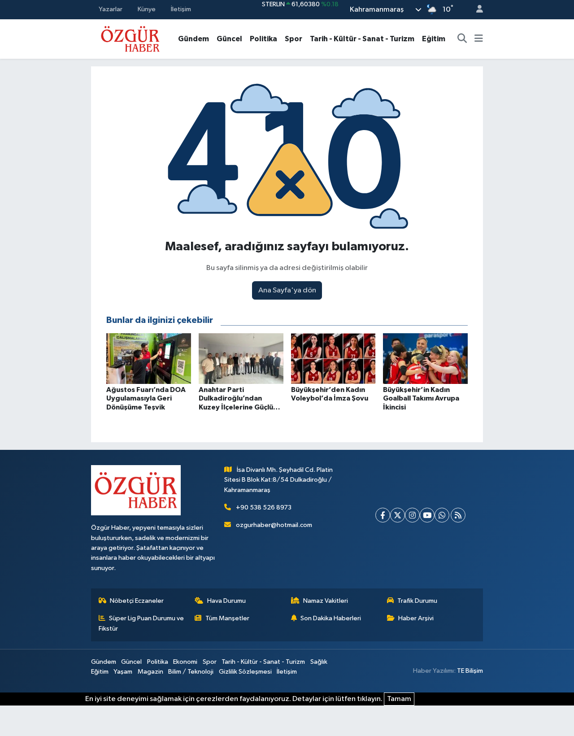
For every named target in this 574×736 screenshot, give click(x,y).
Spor (293, 39)
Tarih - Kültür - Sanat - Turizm (362, 39)
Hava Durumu (226, 600)
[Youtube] (427, 515)
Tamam (399, 699)
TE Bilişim (470, 670)
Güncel (229, 39)
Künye (147, 9)
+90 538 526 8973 (263, 507)
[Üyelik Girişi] (476, 9)
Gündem (193, 39)
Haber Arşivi (416, 618)
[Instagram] (412, 515)
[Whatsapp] (442, 515)
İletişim (181, 9)
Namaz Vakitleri (325, 600)
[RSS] (458, 515)
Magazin (150, 671)
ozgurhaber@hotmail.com (274, 525)
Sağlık (318, 661)
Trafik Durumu (417, 600)
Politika (263, 39)
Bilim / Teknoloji (190, 671)
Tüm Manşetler (227, 618)
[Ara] (462, 39)
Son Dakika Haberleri (330, 618)
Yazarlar (110, 9)
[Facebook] (382, 515)
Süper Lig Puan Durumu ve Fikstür (141, 623)
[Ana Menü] (478, 39)
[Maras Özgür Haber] (130, 38)
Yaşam (122, 671)
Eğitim (433, 39)
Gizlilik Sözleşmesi (245, 671)
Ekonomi (185, 661)
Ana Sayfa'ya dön (287, 290)
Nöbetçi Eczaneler (137, 600)
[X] (397, 515)
